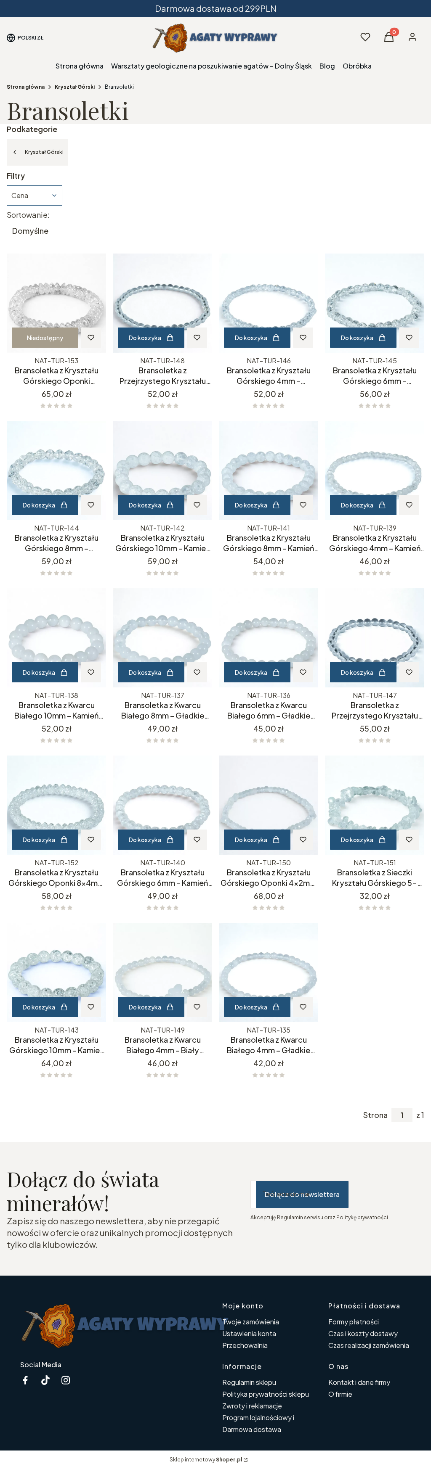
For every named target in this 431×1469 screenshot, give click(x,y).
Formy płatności (353, 1321)
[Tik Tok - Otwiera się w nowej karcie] (45, 1380)
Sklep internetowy (206, 1459)
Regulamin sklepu (249, 1382)
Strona (375, 1115)
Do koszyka (145, 337)
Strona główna (26, 87)
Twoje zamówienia (250, 1321)
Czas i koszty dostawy (363, 1333)
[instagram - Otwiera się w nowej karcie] (66, 1380)
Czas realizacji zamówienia (368, 1345)
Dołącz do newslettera (302, 1194)
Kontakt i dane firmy (359, 1382)
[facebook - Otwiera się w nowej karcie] (25, 1380)
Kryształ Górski (75, 87)
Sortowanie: (28, 215)
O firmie (340, 1394)
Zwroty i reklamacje (252, 1405)
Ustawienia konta (249, 1333)
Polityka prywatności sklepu (265, 1394)
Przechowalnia (245, 1345)
